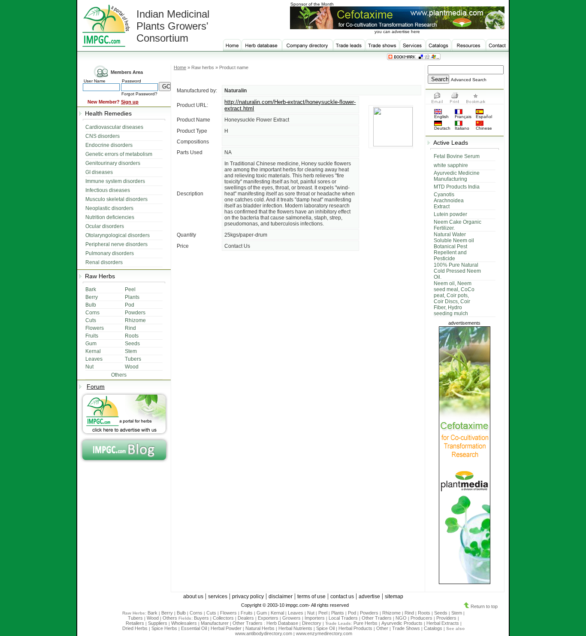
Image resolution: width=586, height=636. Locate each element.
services (217, 596)
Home (180, 67)
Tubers (135, 618)
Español (484, 116)
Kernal (277, 612)
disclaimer (281, 596)
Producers (421, 618)
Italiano (462, 128)
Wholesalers (184, 623)
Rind (409, 612)
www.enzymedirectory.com (324, 633)
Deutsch (442, 128)
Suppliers (157, 623)
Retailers (135, 623)
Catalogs (433, 628)
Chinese (484, 128)
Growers (291, 618)
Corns (196, 612)
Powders (369, 612)
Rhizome (391, 612)
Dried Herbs (135, 628)
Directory (311, 623)
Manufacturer (215, 623)
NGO (401, 618)
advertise (369, 596)
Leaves (295, 612)
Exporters (268, 618)
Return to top (483, 606)
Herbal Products (355, 628)
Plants (337, 612)
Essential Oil (194, 628)
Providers (446, 618)
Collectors (223, 618)
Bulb (181, 612)
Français (463, 116)
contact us (342, 596)
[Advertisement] (297, 357)
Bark (152, 612)
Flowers (228, 612)
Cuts (211, 612)
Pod (352, 612)
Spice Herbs (164, 628)
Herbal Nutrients (295, 628)
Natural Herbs (260, 628)
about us (193, 596)
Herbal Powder (226, 628)
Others (170, 618)
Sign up (130, 101)
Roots (424, 612)
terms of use (311, 596)
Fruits (247, 612)
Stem (456, 612)
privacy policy (248, 596)
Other (382, 628)
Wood (153, 618)
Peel (322, 612)
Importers (315, 618)
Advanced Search (468, 79)
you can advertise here (397, 31)
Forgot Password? (139, 93)
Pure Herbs (365, 623)
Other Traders (377, 618)
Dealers (246, 618)
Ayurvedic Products (402, 623)
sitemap (394, 596)
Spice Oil (325, 628)
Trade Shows (406, 628)
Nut (310, 612)
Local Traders (343, 618)
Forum (96, 386)
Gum (262, 612)
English (441, 116)
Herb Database (282, 623)
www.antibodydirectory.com (263, 633)
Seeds (440, 612)
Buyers (201, 618)
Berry (167, 612)
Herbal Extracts (442, 623)
